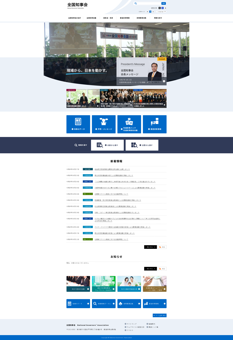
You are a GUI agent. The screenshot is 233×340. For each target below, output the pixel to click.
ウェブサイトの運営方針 (136, 327)
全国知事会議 (91, 18)
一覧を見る (149, 247)
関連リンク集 (153, 327)
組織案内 (152, 324)
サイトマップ (132, 324)
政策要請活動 (141, 18)
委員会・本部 (108, 18)
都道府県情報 (125, 18)
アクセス (130, 330)
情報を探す (158, 18)
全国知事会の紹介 (74, 18)
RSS (163, 247)
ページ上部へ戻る (160, 315)
